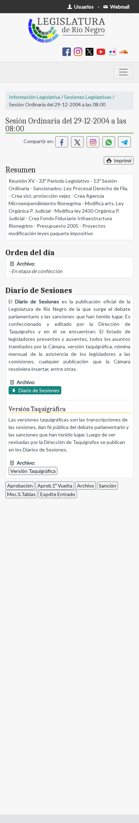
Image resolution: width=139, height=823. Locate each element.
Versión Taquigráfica (33, 471)
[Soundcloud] (125, 51)
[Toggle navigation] (123, 72)
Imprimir (122, 160)
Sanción (107, 486)
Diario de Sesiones (38, 390)
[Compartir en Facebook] (61, 141)
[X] (91, 51)
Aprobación (20, 486)
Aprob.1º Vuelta (54, 486)
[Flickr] (113, 51)
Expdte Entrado (57, 494)
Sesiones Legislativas (88, 97)
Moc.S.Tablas (21, 494)
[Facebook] (68, 51)
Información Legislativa (34, 97)
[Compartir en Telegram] (124, 141)
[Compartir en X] (77, 141)
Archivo (85, 486)
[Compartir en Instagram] (93, 141)
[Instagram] (79, 51)
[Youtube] (102, 51)
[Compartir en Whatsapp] (108, 141)
